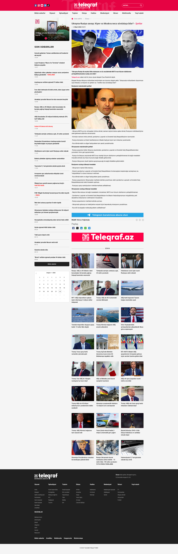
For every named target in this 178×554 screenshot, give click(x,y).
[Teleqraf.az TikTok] (48, 5)
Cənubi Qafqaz (80, 502)
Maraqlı (92, 495)
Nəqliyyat (51, 500)
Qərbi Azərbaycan (39, 495)
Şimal (36, 522)
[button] (46, 38)
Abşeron (36, 525)
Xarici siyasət (38, 500)
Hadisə (93, 13)
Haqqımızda (68, 538)
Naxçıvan (37, 532)
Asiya (77, 495)
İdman (115, 13)
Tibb (63, 497)
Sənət (105, 495)
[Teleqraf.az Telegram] (45, 5)
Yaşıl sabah (139, 13)
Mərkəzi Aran (38, 517)
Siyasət (52, 13)
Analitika (36, 507)
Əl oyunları (121, 497)
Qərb (35, 527)
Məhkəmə (92, 489)
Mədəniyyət (104, 13)
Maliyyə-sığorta (52, 495)
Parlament (37, 497)
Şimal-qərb (37, 520)
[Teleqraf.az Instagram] (39, 5)
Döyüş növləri (121, 495)
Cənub (36, 530)
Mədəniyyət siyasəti (109, 489)
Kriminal (92, 492)
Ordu (35, 489)
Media (64, 500)
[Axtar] (141, 5)
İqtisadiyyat (63, 13)
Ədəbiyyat (107, 492)
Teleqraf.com (76, 77)
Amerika (78, 492)
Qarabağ (36, 505)
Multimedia (126, 13)
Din (63, 502)
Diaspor (36, 492)
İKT (49, 497)
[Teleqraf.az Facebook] (35, 5)
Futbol (119, 500)
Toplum (75, 13)
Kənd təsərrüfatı (53, 489)
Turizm (50, 502)
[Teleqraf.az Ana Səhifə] (85, 5)
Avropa (78, 500)
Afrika (78, 489)
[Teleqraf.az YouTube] (42, 5)
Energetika (51, 492)
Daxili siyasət (38, 502)
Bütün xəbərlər (39, 13)
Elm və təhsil (65, 492)
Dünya (84, 13)
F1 (118, 489)
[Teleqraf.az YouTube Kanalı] (108, 237)
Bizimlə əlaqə (78, 538)
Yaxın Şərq (79, 497)
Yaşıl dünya (65, 495)
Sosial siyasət (66, 489)
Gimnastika (121, 492)
